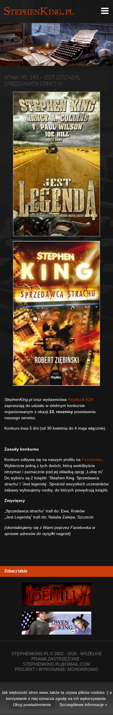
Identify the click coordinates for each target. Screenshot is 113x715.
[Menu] (105, 11)
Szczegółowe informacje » (83, 704)
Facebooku (92, 459)
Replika (74, 399)
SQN (89, 399)
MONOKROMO (83, 669)
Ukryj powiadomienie (32, 704)
